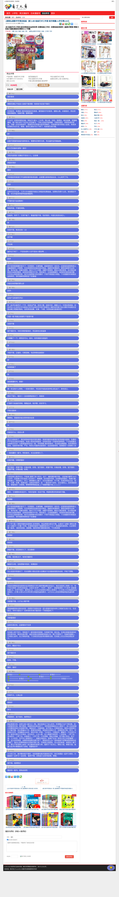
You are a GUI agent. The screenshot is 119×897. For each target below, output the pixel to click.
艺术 (50, 31)
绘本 (84, 115)
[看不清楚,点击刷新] (25, 856)
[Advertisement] (56, 884)
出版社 (84, 118)
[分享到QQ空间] (60, 24)
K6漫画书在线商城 (9, 1)
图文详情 (19, 89)
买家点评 (10, 89)
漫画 (84, 121)
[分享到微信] (69, 24)
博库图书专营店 (87, 134)
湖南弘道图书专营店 (35, 31)
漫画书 (84, 123)
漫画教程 (45, 13)
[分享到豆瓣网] (66, 24)
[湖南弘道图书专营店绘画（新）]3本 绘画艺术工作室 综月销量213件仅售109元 (37, 21)
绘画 (42, 31)
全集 (84, 132)
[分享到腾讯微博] (15, 777)
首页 (113, 1)
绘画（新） (25, 31)
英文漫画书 (24, 13)
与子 (97, 123)
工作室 (47, 31)
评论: (22, 23)
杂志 (16, 31)
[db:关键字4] (86, 129)
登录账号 (15, 840)
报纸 (19, 31)
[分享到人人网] (18, 777)
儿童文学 (98, 118)
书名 (97, 126)
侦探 (96, 134)
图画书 (97, 112)
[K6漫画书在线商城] (15, 7)
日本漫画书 (35, 13)
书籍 (13, 31)
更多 (53, 13)
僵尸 (96, 132)
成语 (84, 126)
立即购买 (43, 85)
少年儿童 (98, 129)
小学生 (15, 13)
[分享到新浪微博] (63, 24)
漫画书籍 (98, 115)
